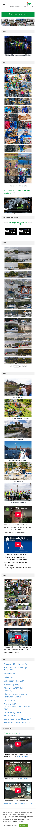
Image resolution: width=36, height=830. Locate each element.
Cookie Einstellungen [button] (10, 825)
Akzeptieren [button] (23, 825)
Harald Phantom (22, 757)
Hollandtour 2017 (11, 677)
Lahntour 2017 (10, 700)
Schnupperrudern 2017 (14, 681)
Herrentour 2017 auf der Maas (17, 722)
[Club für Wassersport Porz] (21, 4)
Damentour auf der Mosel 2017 (17, 719)
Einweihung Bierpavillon (14, 684)
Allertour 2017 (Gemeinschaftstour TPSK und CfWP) (17, 706)
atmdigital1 (24, 779)
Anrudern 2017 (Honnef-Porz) (16, 664)
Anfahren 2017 (10, 674)
